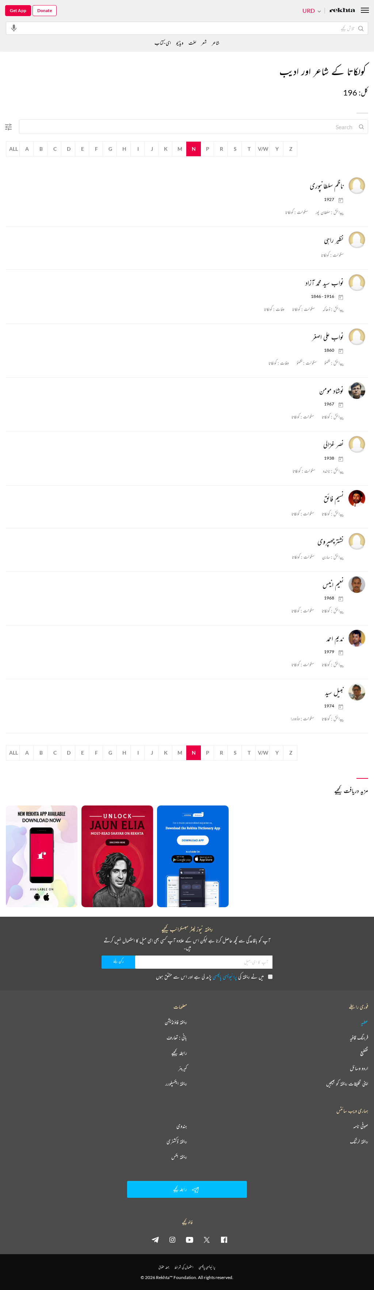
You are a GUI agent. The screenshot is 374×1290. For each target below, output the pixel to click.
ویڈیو (179, 42)
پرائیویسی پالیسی (225, 976)
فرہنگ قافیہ (359, 1037)
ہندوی (181, 1126)
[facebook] (224, 1239)
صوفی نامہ (360, 1126)
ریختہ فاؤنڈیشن (176, 1022)
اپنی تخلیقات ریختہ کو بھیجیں (347, 1084)
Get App (18, 10)
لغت (192, 42)
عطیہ (364, 1022)
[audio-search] (14, 28)
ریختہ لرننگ (359, 1141)
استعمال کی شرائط (184, 1267)
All (13, 149)
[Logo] (342, 11)
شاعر (216, 42)
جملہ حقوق (164, 1267)
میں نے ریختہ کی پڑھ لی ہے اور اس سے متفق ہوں (210, 976)
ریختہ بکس (179, 1157)
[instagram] (172, 1239)
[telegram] (155, 1239)
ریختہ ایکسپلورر (176, 1084)
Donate (44, 10)
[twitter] (207, 1239)
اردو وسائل (359, 1068)
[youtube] (189, 1239)
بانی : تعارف (177, 1037)
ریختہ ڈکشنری (177, 1141)
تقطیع (364, 1053)
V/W (263, 149)
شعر (204, 42)
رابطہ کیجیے (179, 1053)
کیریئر (182, 1068)
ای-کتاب (162, 42)
